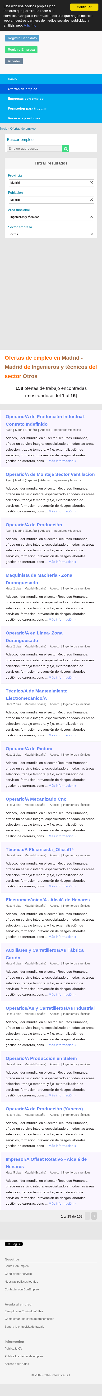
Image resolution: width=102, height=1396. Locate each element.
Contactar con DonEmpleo (22, 1289)
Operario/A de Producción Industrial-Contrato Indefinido (45, 420)
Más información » (62, 461)
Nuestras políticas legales (21, 1281)
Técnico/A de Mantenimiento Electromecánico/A (37, 694)
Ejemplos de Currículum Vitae (24, 1311)
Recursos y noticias (24, 118)
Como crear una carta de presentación (29, 1319)
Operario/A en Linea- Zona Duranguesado (34, 636)
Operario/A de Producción (34, 524)
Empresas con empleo (26, 98)
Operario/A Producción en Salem (41, 1058)
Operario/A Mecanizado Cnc (36, 799)
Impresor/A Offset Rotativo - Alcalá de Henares (46, 1163)
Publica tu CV (13, 1348)
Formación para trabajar (27, 108)
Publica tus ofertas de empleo (24, 1356)
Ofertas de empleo (22, 89)
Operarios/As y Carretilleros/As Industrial (50, 1008)
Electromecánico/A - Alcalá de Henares (48, 899)
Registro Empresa (21, 49)
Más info (30, 25)
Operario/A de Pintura (29, 748)
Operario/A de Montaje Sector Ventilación (50, 474)
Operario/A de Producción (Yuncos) (44, 1108)
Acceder (14, 61)
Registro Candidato (22, 38)
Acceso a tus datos (17, 1364)
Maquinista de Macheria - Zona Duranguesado (39, 579)
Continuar (84, 6)
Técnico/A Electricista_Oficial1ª (40, 849)
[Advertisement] (51, 294)
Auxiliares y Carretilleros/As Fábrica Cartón (45, 954)
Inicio (12, 79)
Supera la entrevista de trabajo (24, 1326)
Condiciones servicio (18, 1274)
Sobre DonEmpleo (17, 1266)
